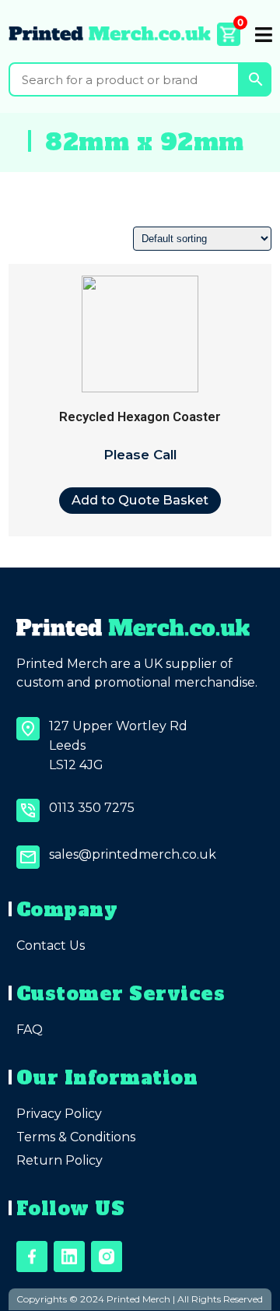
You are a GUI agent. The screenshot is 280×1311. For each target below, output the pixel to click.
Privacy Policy (59, 1113)
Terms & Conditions (75, 1137)
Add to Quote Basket (140, 500)
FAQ (29, 1029)
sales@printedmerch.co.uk (132, 854)
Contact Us (50, 945)
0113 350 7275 (92, 807)
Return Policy (59, 1160)
